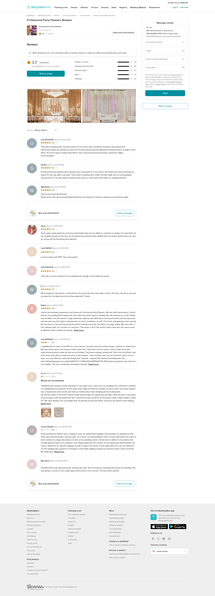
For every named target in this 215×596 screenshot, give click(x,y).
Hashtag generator (116, 518)
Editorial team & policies (36, 522)
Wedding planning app (118, 514)
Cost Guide (72, 540)
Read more (79, 330)
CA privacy (31, 550)
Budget (71, 525)
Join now (184, 7)
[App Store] (159, 529)
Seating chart (73, 532)
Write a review (45, 73)
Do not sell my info (34, 547)
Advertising (31, 536)
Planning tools (61, 7)
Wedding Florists (44, 15)
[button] (81, 213)
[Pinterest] (163, 538)
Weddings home (33, 514)
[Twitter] (158, 538)
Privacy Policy (161, 84)
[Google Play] (177, 529)
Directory (30, 563)
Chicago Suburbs (70, 15)
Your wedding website (76, 514)
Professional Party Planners (104, 15)
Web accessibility (33, 554)
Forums (94, 7)
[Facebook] (153, 538)
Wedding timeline (116, 525)
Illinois (57, 15)
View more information (123, 32)
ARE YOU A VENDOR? (179, 3)
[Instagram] (169, 538)
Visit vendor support (117, 557)
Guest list (71, 522)
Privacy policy (32, 543)
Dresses (104, 7)
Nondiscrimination (34, 525)
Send (165, 93)
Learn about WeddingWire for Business (124, 554)
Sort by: (30, 130)
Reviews (30, 567)
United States (162, 551)
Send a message (124, 213)
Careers (30, 529)
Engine (71, 536)
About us (30, 518)
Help (70, 543)
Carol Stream (85, 15)
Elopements (154, 7)
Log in (175, 7)
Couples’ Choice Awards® (37, 570)
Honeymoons (114, 536)
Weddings (31, 15)
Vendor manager (74, 529)
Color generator (115, 529)
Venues (74, 7)
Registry (123, 7)
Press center (32, 532)
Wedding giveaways (117, 522)
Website (138, 7)
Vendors (84, 7)
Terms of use (175, 75)
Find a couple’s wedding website (122, 545)
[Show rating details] (56, 142)
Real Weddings (115, 532)
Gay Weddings (32, 574)
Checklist (71, 518)
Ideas (113, 7)
